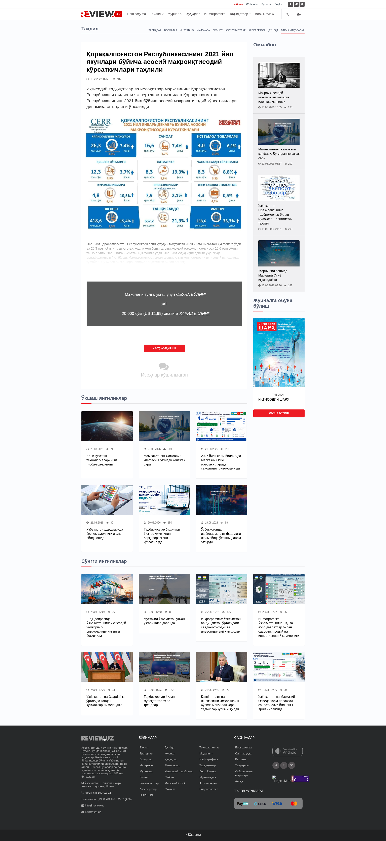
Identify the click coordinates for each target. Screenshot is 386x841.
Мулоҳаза (203, 30)
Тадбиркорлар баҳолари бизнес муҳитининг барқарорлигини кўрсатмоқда (162, 536)
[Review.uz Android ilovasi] (287, 751)
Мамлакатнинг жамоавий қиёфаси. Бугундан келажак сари (164, 460)
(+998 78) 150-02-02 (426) (115, 799)
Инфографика (214, 14)
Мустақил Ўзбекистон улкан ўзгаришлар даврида (164, 621)
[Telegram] (296, 4)
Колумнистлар (236, 30)
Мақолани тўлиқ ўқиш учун (166, 294)
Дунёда (273, 30)
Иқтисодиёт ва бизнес (179, 771)
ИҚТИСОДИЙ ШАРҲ (273, 399)
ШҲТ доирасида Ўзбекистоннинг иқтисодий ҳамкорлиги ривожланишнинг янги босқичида (106, 627)
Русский (266, 4)
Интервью (187, 30)
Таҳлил (155, 14)
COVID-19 (146, 795)
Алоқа (239, 781)
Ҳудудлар (193, 14)
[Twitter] (302, 4)
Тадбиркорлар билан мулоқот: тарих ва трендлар (159, 701)
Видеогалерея (208, 789)
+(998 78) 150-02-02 (97, 792)
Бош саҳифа (136, 14)
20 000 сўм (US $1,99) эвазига (166, 313)
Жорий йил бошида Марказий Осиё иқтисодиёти (272, 275)
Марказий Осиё (175, 783)
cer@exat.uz (93, 811)
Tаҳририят (242, 765)
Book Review (264, 14)
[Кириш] (299, 14)
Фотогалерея (208, 783)
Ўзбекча (238, 4)
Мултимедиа (207, 777)
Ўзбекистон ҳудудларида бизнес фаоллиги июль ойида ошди (104, 534)
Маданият (206, 753)
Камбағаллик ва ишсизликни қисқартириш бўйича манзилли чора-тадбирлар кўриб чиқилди (220, 703)
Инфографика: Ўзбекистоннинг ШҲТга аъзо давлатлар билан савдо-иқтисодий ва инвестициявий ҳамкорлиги (278, 627)
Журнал (173, 14)
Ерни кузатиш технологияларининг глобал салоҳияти (101, 460)
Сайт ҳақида (243, 753)
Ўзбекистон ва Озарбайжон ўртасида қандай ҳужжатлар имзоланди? (106, 701)
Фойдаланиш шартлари (244, 773)
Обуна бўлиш (279, 413)
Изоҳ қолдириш (164, 348)
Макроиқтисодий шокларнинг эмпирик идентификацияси (274, 97)
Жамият (170, 789)
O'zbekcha (252, 4)
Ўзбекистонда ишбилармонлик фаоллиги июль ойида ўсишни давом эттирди (221, 536)
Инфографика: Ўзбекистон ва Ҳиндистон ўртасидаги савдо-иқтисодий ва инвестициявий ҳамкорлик (221, 625)
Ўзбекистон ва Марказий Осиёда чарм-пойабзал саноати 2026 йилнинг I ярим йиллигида (276, 703)
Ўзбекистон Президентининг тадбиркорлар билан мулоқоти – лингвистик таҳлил (275, 214)
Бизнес (218, 30)
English (279, 4)
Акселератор (257, 30)
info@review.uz (94, 805)
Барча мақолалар (293, 30)
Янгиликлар (172, 765)
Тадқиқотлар (239, 14)
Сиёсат (169, 777)
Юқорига (194, 834)
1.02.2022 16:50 (99, 79)
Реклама (240, 759)
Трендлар (155, 30)
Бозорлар (170, 30)
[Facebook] (290, 4)
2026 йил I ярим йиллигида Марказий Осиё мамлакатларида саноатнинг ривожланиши (221, 462)
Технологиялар (209, 747)
